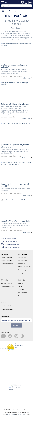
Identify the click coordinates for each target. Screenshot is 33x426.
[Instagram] (16, 336)
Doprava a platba (22, 260)
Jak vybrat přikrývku (6, 283)
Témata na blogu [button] (11, 11)
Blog (19, 296)
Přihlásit (19, 2)
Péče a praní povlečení (7, 263)
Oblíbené (22, 2)
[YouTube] (3, 336)
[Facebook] (10, 336)
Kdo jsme (20, 283)
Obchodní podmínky (23, 257)
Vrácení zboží (21, 263)
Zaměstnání (21, 289)
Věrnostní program (23, 270)
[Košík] (25, 2)
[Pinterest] (22, 336)
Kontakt (20, 286)
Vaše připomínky (22, 292)
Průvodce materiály (6, 257)
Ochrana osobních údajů (24, 267)
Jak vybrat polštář (6, 306)
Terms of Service (21, 414)
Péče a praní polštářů (7, 309)
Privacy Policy (11, 414)
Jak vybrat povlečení (6, 260)
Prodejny (20, 273)
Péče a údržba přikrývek (7, 286)
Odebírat (16, 325)
